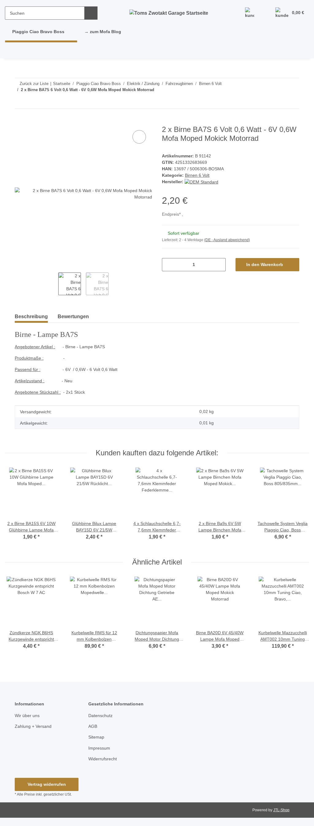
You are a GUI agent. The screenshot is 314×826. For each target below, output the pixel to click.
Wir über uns (27, 715)
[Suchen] (91, 13)
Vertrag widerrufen (47, 784)
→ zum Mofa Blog (102, 31)
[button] (249, 13)
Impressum (99, 748)
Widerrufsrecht (102, 758)
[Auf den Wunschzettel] (139, 137)
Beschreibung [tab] (31, 316)
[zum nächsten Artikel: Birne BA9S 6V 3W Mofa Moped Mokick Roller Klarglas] (279, 101)
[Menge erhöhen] (218, 264)
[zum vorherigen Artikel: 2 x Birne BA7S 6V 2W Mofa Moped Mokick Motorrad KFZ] (292, 101)
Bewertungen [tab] (73, 316)
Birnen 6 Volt (197, 175)
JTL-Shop (281, 810)
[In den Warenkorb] (20, 121)
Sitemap (96, 737)
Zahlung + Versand (33, 726)
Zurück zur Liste (34, 83)
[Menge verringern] (168, 264)
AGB (92, 726)
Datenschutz (100, 715)
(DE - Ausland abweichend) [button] (227, 240)
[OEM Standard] (201, 181)
